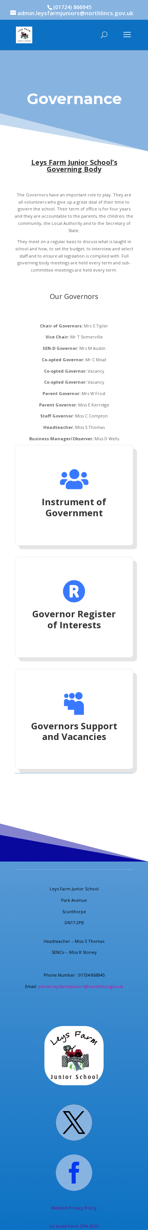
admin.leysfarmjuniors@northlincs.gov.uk (80, 986)
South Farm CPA (72, 1226)
